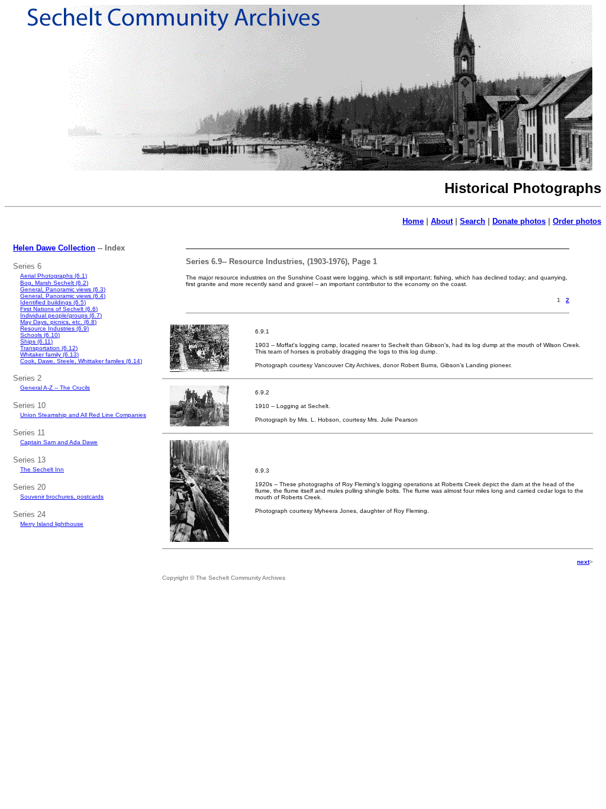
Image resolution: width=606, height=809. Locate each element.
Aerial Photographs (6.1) (53, 275)
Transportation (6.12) (49, 348)
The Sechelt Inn (42, 469)
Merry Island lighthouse (51, 524)
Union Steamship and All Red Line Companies (83, 415)
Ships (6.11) (36, 341)
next (583, 561)
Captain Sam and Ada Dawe (59, 442)
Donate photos (519, 221)
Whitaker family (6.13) (49, 354)
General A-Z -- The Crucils (55, 387)
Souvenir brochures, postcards (62, 496)
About (442, 221)
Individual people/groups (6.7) (61, 315)
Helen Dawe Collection (54, 247)
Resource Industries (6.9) (54, 328)
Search (472, 221)
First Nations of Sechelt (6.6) (59, 309)
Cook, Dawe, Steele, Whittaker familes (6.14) (81, 361)
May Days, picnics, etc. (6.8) (58, 322)
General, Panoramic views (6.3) (62, 289)
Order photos (577, 221)
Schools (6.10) (40, 335)
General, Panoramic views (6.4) (62, 296)
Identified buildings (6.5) (53, 302)
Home (413, 221)
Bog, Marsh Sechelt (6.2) (54, 283)
